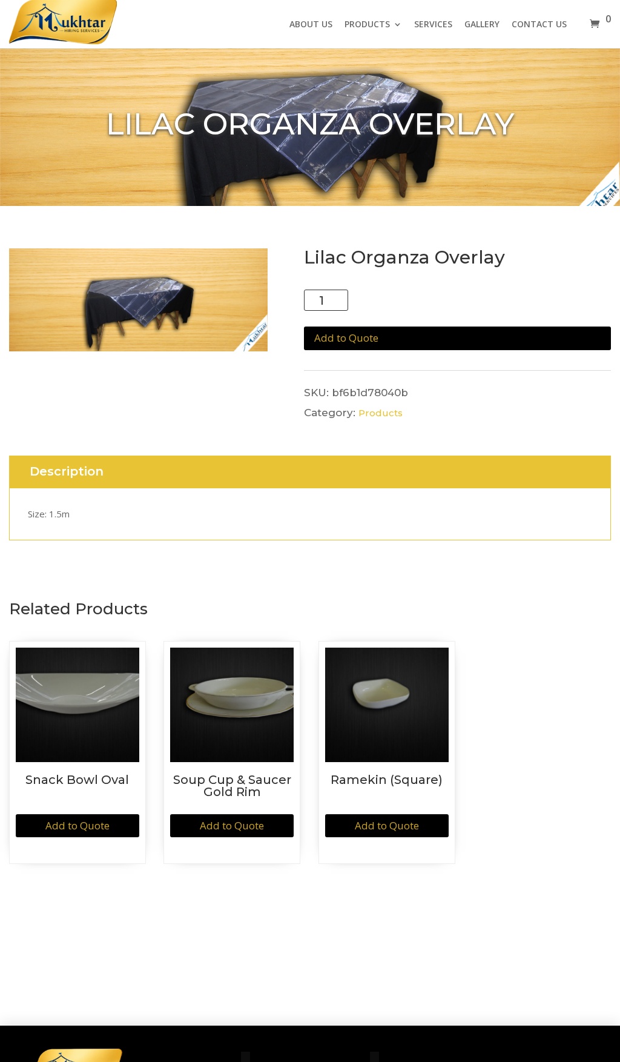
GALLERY (482, 25)
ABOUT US (310, 25)
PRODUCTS (367, 25)
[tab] (66, 472)
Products (380, 413)
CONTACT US (539, 25)
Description (67, 472)
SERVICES (433, 25)
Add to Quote (346, 338)
